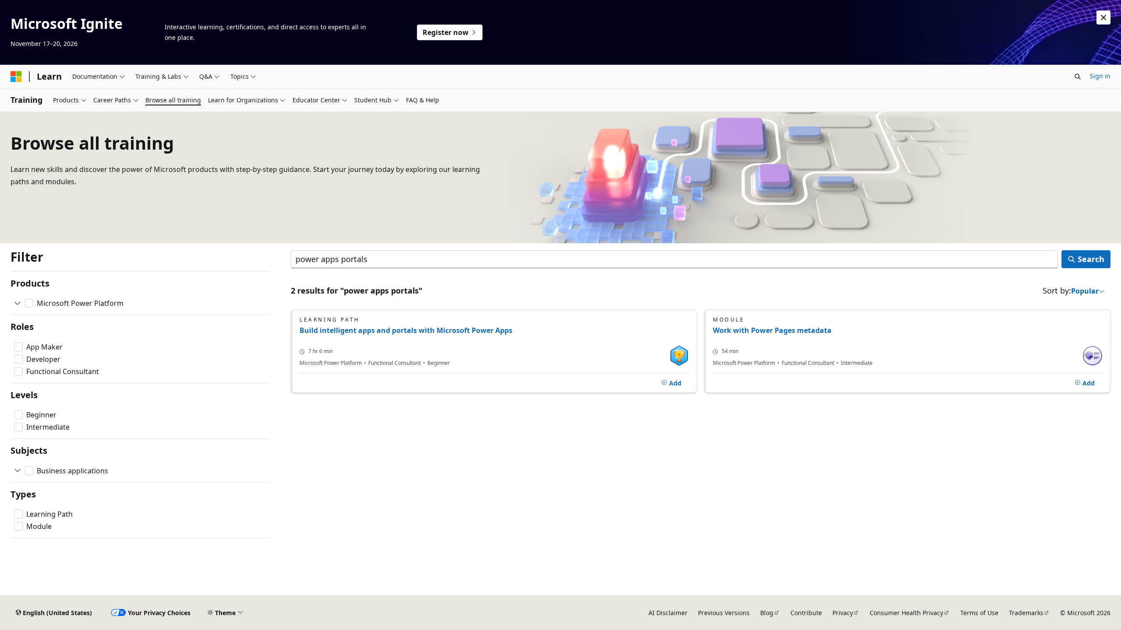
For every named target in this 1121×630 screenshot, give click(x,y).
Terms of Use (979, 613)
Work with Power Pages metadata (772, 330)
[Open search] (1077, 76)
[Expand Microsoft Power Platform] (17, 303)
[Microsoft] (16, 76)
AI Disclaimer (668, 613)
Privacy (842, 613)
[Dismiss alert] (1103, 17)
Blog (766, 613)
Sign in (1100, 76)
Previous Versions (724, 613)
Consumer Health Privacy (906, 613)
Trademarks (1026, 613)
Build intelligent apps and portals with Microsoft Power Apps (406, 330)
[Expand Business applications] (17, 470)
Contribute (806, 613)
